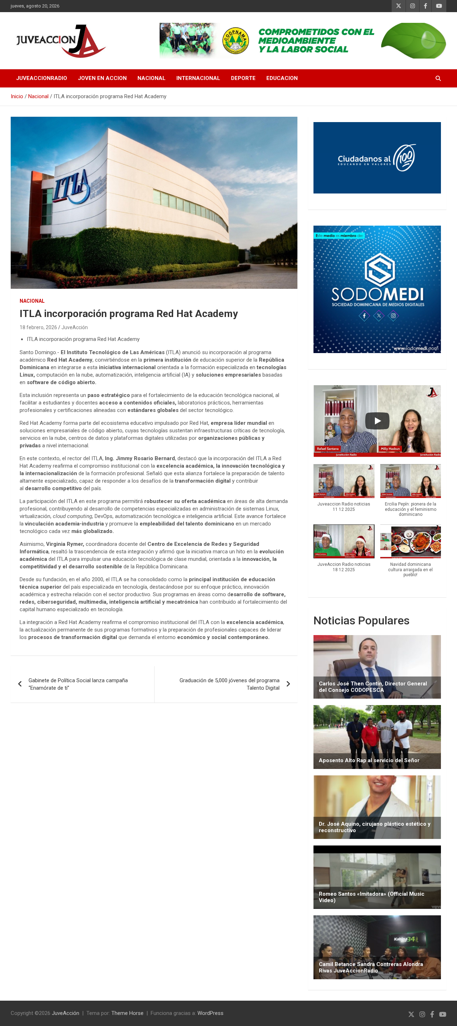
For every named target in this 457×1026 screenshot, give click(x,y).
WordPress (210, 1013)
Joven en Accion (102, 78)
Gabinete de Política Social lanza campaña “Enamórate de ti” (78, 684)
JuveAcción (74, 327)
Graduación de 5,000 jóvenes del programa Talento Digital (230, 684)
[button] (344, 491)
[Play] (377, 420)
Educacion (282, 78)
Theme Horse (127, 1013)
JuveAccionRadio (41, 78)
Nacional (151, 78)
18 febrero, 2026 (38, 327)
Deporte (243, 78)
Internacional (198, 78)
